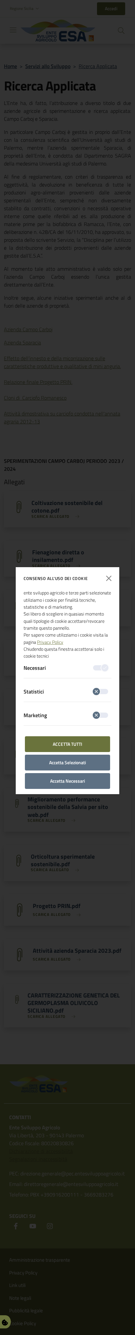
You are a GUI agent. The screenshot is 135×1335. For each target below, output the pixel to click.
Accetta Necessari (67, 780)
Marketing (35, 715)
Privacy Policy (50, 642)
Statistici (34, 691)
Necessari (35, 668)
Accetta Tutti (67, 744)
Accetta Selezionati (67, 762)
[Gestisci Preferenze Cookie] (5, 1322)
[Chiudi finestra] (108, 578)
